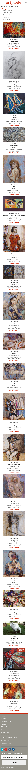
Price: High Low (7, 10)
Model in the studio (14, 464)
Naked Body (14, 703)
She (14, 255)
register (3, 718)
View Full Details (14, 48)
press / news (5, 727)
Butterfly (14, 117)
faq (2, 729)
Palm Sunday (14, 41)
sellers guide (5, 740)
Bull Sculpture (14, 638)
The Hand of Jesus (14, 83)
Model (14, 353)
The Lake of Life (14, 673)
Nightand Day (14, 282)
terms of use (5, 732)
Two (14, 383)
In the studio (14, 611)
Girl (14, 323)
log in (3, 716)
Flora (14, 186)
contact (3, 724)
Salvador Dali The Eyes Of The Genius (14, 215)
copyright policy (6, 743)
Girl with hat (14, 540)
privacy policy (5, 735)
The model (14, 502)
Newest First (6, 17)
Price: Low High (7, 12)
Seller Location (7, 15)
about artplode (6, 721)
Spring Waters (14, 145)
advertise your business (9, 737)
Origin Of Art (6, 19)
